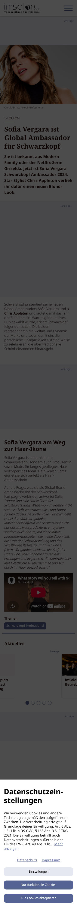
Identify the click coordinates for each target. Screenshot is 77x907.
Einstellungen (39, 871)
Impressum (51, 860)
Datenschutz (27, 860)
